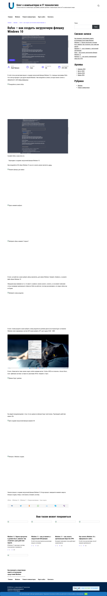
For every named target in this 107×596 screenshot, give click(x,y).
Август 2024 (81, 71)
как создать (43, 500)
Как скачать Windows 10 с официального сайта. (87, 538)
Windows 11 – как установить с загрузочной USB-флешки (41, 538)
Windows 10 (16, 500)
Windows (17, 17)
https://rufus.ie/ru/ (23, 80)
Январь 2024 (81, 75)
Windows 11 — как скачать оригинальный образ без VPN (64, 538)
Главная (10, 17)
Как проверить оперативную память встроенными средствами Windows (17, 572)
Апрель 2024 (81, 73)
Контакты (51, 17)
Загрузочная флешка (33, 500)
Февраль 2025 (81, 69)
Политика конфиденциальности (16, 589)
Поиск (76, 23)
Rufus (9, 500)
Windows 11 (23, 500)
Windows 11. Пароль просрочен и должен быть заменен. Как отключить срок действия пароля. (86, 44)
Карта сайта (41, 17)
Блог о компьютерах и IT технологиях (38, 5)
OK (86, 594)
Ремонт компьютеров (29, 17)
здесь (50, 165)
